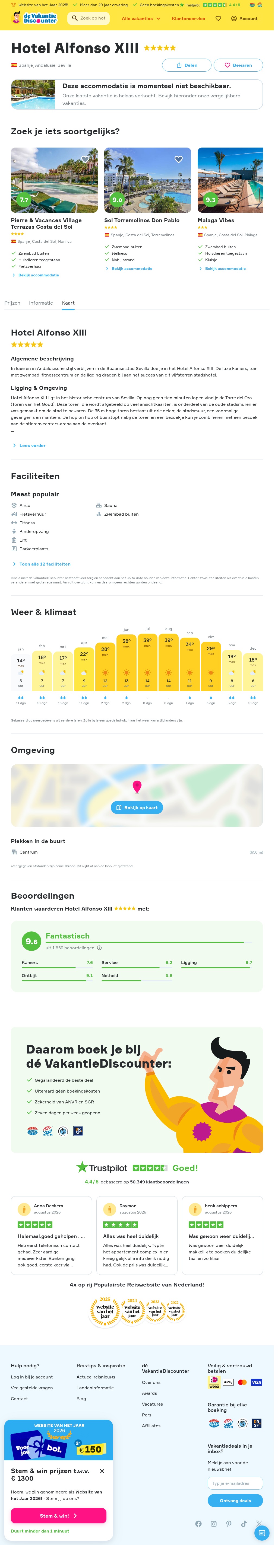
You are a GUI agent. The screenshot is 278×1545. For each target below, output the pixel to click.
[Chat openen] (262, 1533)
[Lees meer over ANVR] (252, 5)
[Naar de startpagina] (35, 18)
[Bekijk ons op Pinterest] (229, 1524)
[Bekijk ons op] (213, 1524)
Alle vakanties (137, 18)
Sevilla (64, 65)
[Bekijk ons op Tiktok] (244, 1524)
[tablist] (137, 302)
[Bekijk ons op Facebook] (198, 1524)
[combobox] (88, 18)
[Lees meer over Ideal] (63, 1131)
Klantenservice (188, 18)
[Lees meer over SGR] (260, 5)
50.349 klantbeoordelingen (159, 1182)
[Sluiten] (102, 1471)
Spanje (25, 65)
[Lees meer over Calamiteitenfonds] (242, 1423)
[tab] (12, 302)
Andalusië (45, 65)
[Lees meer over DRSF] (78, 1131)
